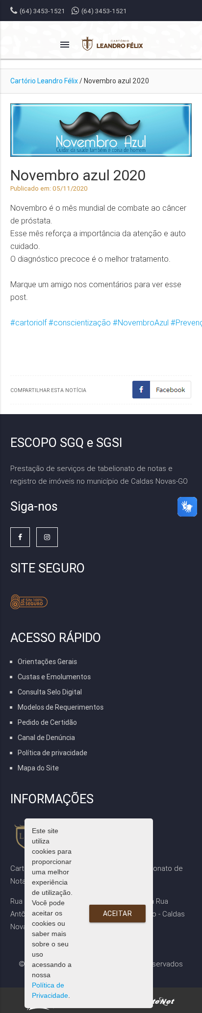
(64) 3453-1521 (104, 11)
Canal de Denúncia (46, 737)
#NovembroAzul (141, 322)
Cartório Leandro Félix (44, 80)
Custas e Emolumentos (54, 676)
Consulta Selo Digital (50, 692)
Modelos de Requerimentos (60, 707)
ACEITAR (117, 913)
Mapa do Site (38, 768)
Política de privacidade (52, 752)
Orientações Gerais (47, 661)
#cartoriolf (28, 322)
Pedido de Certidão (47, 722)
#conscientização (80, 322)
